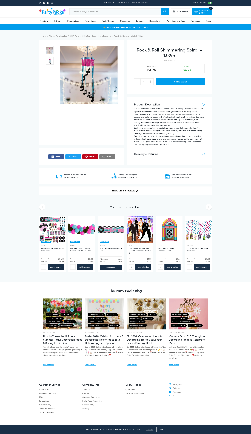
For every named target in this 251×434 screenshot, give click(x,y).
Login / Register (139, 3)
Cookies (85, 393)
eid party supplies (137, 325)
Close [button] (161, 429)
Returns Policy (45, 404)
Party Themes (108, 21)
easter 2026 (111, 315)
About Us (86, 389)
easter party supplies (98, 325)
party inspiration (54, 322)
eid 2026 (152, 315)
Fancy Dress (90, 21)
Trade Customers (46, 412)
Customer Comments (91, 397)
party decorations (54, 318)
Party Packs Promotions (92, 401)
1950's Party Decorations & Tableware (96, 36)
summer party (66, 325)
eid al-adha (135, 318)
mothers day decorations (183, 322)
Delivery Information (47, 393)
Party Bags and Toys (176, 21)
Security (85, 408)
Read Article (48, 364)
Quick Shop (123, 3)
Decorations (155, 21)
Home (44, 36)
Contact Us (109, 3)
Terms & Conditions (47, 408)
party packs (70, 322)
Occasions (125, 21)
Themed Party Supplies (58, 36)
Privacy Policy (88, 404)
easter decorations (97, 318)
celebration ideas (96, 315)
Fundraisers (44, 401)
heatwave (65, 315)
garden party (52, 315)
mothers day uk (178, 325)
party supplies (195, 325)
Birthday (57, 21)
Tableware (195, 21)
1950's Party (74, 36)
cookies (149, 429)
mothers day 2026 (179, 318)
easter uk (114, 325)
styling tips (52, 325)
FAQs (41, 397)
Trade (208, 21)
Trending (44, 21)
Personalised (73, 21)
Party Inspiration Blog (135, 393)
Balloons (139, 21)
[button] (50, 50)
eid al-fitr (147, 318)
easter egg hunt (95, 322)
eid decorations (137, 322)
